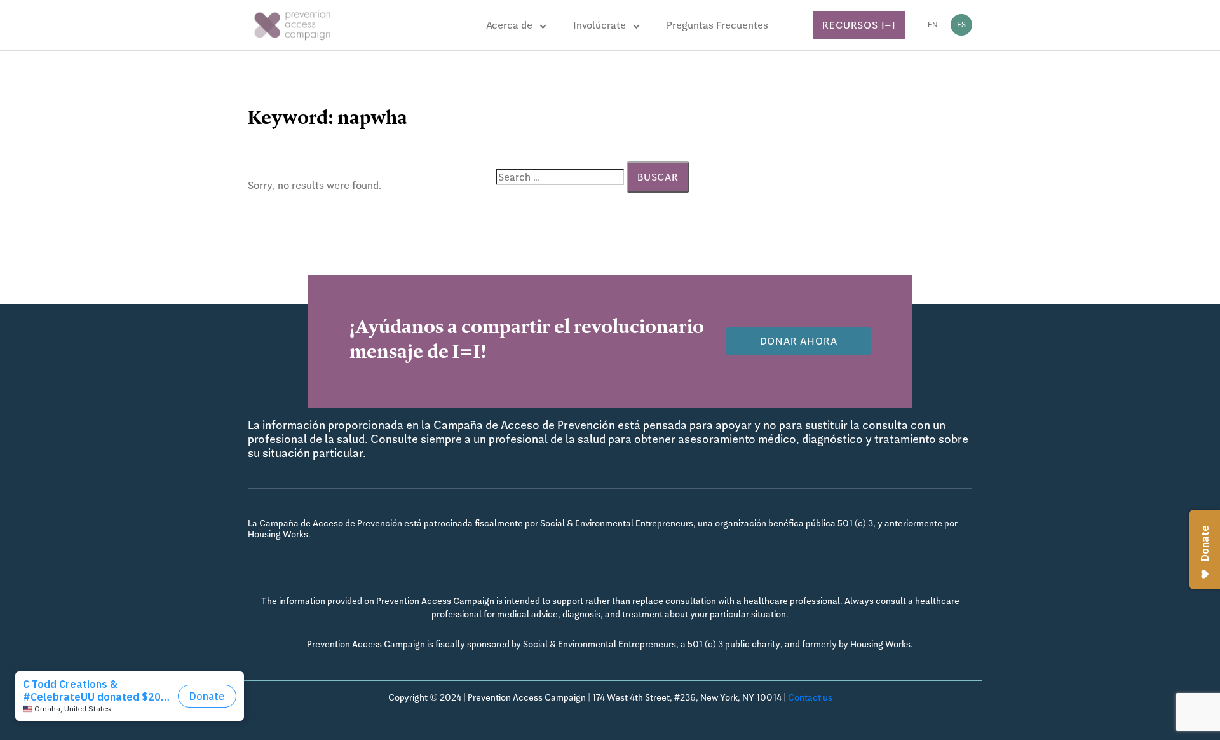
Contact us (810, 697)
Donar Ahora (798, 341)
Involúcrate (599, 25)
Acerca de (509, 25)
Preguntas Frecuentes (717, 25)
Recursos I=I (859, 25)
